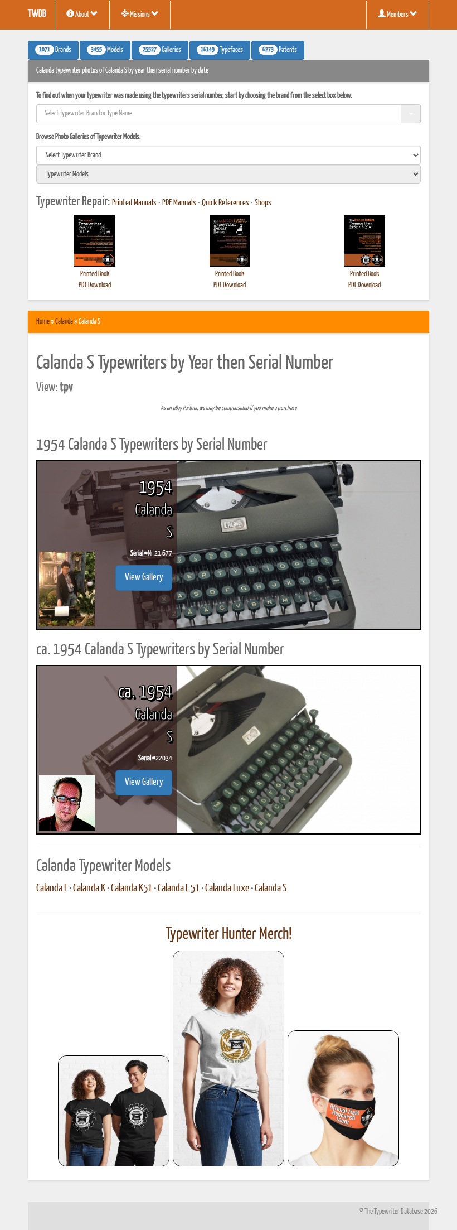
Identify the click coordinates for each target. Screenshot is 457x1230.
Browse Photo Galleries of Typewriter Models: (88, 137)
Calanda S (270, 889)
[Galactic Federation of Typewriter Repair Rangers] (228, 1059)
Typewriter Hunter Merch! (229, 934)
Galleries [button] (162, 50)
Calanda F (51, 889)
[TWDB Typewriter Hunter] (113, 1110)
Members (398, 14)
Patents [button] (279, 50)
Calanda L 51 (179, 889)
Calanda (64, 321)
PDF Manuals (179, 203)
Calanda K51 (131, 889)
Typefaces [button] (222, 50)
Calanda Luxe (227, 889)
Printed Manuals (134, 203)
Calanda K (89, 889)
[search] (228, 155)
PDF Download (95, 285)
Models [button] (107, 50)
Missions (140, 14)
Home (43, 321)
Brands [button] (55, 50)
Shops (263, 203)
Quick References (225, 203)
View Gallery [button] (144, 577)
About (82, 14)
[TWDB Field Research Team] (343, 1098)
